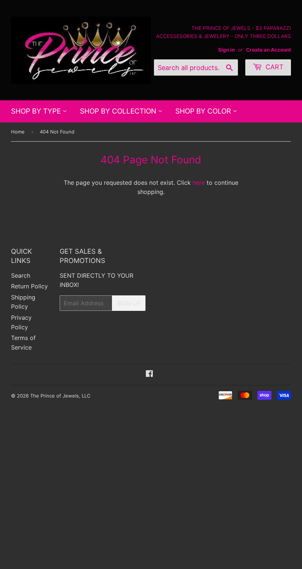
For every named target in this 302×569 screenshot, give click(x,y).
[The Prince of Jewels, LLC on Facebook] (149, 374)
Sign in (226, 50)
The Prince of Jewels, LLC (60, 396)
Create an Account (268, 50)
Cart (274, 67)
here (199, 182)
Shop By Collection (119, 111)
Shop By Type (37, 111)
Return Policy (29, 286)
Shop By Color (204, 111)
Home (18, 132)
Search (20, 275)
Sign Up (129, 303)
